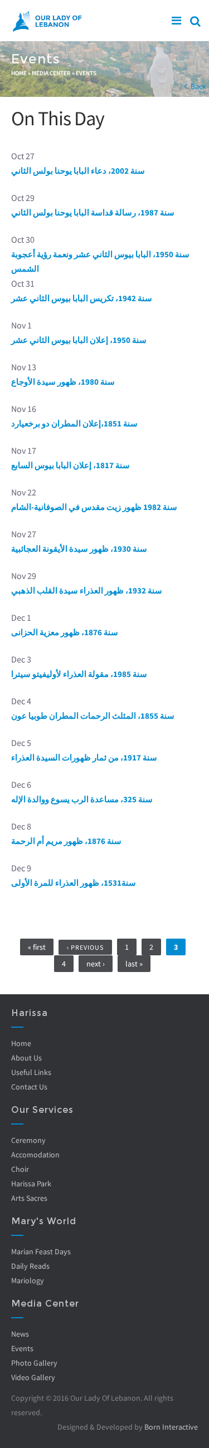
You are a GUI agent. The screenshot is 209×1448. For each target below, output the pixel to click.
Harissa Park (31, 1184)
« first (37, 947)
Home (19, 73)
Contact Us (29, 1087)
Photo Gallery (34, 1363)
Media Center (51, 73)
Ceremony (28, 1140)
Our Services (42, 1110)
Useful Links (31, 1072)
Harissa (29, 1013)
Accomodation (35, 1155)
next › (95, 964)
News (20, 1334)
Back (198, 86)
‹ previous (85, 947)
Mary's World (43, 1221)
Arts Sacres (29, 1198)
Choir (20, 1169)
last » (134, 964)
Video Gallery (33, 1377)
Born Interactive (171, 1427)
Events (86, 73)
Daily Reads (30, 1266)
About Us (26, 1058)
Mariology (27, 1280)
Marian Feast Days (41, 1251)
